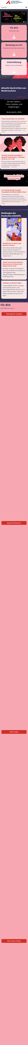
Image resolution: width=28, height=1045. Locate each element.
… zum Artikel (13, 167)
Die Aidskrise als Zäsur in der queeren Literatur (12, 244)
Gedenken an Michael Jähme (12, 283)
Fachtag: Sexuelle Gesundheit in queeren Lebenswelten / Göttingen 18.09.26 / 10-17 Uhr (13, 157)
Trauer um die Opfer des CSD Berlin (13, 119)
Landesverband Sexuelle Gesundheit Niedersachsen (14, 3)
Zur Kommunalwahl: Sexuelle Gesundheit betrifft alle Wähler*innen (13, 191)
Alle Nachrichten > (22, 97)
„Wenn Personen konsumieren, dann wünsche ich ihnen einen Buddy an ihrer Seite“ (13, 264)
